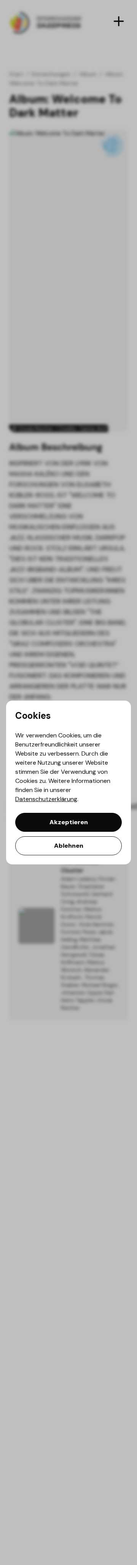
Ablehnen (68, 846)
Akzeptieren (68, 822)
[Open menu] (119, 21)
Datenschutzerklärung (46, 799)
